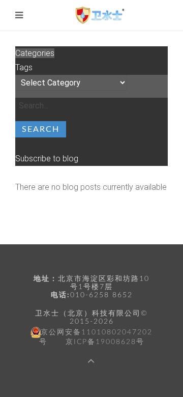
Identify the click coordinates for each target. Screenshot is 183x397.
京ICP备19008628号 (105, 342)
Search (40, 129)
